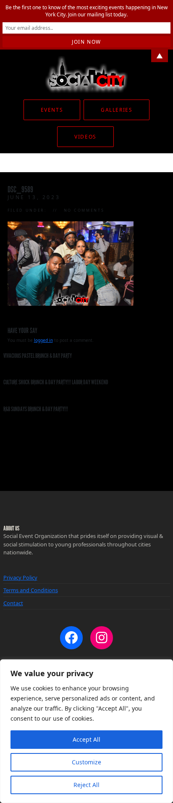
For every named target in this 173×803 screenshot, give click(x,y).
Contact (13, 603)
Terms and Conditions (30, 590)
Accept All (86, 739)
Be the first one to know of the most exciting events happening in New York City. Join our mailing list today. (86, 11)
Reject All (86, 785)
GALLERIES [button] (116, 109)
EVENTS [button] (52, 109)
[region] (86, 731)
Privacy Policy (20, 577)
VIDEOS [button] (85, 136)
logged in (43, 340)
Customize (86, 762)
